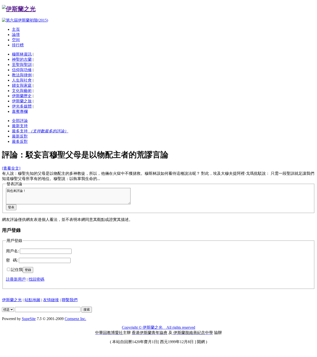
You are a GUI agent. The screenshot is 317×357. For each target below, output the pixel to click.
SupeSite (29, 319)
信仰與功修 (22, 70)
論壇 (16, 34)
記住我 (17, 270)
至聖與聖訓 (22, 64)
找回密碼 (36, 279)
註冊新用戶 (16, 279)
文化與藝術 (22, 91)
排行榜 (18, 45)
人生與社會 (22, 80)
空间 (16, 40)
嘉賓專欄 (20, 111)
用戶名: (12, 251)
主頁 (16, 29)
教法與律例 (22, 75)
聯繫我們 (70, 300)
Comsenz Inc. (75, 319)
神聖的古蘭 (22, 59)
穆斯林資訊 (22, 54)
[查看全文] (11, 168)
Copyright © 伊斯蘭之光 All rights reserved (158, 327)
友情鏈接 (51, 300)
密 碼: (12, 260)
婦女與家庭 (22, 85)
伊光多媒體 (22, 106)
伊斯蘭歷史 (22, 96)
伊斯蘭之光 (12, 300)
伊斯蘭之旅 (22, 101)
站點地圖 (32, 300)
